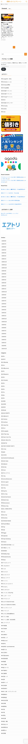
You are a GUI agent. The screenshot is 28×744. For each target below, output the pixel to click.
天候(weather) (6, 655)
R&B (4, 529)
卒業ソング (5, 637)
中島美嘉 (5, 625)
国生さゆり (5, 640)
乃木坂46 (5, 628)
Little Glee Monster (7, 496)
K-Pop (4, 487)
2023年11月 (4, 318)
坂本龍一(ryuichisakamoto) (8, 646)
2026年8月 (4, 240)
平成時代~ (5, 670)
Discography (5, 431)
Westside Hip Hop (7, 556)
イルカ (4, 568)
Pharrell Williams (6, 523)
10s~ (4, 365)
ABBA (4, 401)
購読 (4, 69)
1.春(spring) (5, 362)
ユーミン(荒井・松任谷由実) (9, 619)
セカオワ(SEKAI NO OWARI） (9, 604)
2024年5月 (4, 303)
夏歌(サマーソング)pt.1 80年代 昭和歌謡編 (10, 200)
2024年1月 (4, 315)
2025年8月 (4, 273)
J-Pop (4, 476)
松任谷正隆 (5, 700)
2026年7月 (4, 243)
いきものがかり (6, 565)
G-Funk (4, 449)
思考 (4, 679)
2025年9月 (4, 270)
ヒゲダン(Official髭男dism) (8, 613)
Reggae (4, 532)
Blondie (4, 410)
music (4, 111)
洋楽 (4, 709)
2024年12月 (4, 291)
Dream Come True (7, 437)
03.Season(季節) (6, 84)
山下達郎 (5, 664)
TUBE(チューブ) (6, 547)
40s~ (4, 383)
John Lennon (5, 484)
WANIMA (5, 550)
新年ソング (5, 682)
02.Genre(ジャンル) (7, 81)
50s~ (4, 386)
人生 (4, 631)
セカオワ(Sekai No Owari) (8, 601)
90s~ (4, 398)
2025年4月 (4, 279)
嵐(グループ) (5, 667)
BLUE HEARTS (6, 413)
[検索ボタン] (26, 1)
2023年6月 (4, 333)
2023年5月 (4, 336)
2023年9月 (4, 324)
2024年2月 (4, 312)
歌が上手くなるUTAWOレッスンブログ (9, 213)
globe (4, 452)
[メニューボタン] (1, 1)
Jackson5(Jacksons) (7, 478)
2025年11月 (4, 264)
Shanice (4, 541)
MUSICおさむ (4, 215)
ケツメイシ (5, 580)
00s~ (4, 356)
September (5, 535)
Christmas (5, 419)
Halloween (5, 464)
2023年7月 (4, 330)
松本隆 (4, 703)
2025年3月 (4, 282)
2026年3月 (4, 252)
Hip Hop (4, 467)
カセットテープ (6, 577)
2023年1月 (4, 342)
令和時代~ (5, 634)
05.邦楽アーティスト (7, 90)
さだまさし (5, 586)
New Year (5, 514)
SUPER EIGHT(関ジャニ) (8, 544)
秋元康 (4, 718)
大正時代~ (5, 652)
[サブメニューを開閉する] (25, 79)
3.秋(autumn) (5, 374)
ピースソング (6, 610)
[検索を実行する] (25, 54)
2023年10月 (4, 321)
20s (3, 371)
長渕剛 (4, 733)
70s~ (4, 392)
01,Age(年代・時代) (7, 78)
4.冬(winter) (5, 380)
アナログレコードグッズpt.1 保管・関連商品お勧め (12, 177)
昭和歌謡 (5, 697)
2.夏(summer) (6, 368)
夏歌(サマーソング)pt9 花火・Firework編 (10, 193)
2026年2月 (4, 255)
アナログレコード (7, 562)
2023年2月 (4, 339)
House (4, 470)
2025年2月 (4, 285)
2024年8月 (4, 297)
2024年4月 (4, 306)
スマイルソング (6, 598)
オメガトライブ (6, 574)
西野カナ (5, 730)
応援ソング (5, 676)
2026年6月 (4, 246)
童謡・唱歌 (5, 721)
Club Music (5, 422)
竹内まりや (5, 724)
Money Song (5, 505)
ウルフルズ (5, 571)
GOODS (5, 108)
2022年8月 (4, 345)
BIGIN (4, 407)
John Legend (5, 481)
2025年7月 (4, 276)
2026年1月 (4, 258)
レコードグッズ (6, 622)
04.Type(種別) (6, 87)
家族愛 (4, 661)
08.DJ (4, 99)
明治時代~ (5, 688)
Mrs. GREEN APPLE (7, 508)
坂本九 (4, 643)
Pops (4, 526)
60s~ (4, 389)
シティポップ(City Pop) (8, 592)
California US (5, 416)
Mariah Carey (6, 499)
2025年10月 (4, 267)
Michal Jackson (6, 502)
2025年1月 (4, 288)
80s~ (4, 395)
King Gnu (5, 490)
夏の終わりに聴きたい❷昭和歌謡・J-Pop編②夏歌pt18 (13, 189)
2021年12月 (4, 348)
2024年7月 (4, 300)
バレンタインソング (7, 607)
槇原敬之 (5, 706)
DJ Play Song (6, 434)
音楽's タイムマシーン (14, 1)
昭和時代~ (5, 694)
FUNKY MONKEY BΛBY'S (8, 446)
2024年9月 (4, 294)
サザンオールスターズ (8, 583)
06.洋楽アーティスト (7, 93)
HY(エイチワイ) (6, 473)
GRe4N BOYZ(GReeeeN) (8, 458)
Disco (4, 428)
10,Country (5, 105)
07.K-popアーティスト (8, 96)
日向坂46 (5, 685)
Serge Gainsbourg (7, 538)
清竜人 (4, 715)
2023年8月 (4, 327)
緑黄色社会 (5, 727)
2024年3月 (4, 309)
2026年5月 (4, 249)
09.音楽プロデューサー (8, 102)
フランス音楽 (6, 616)
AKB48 (4, 404)
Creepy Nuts (5, 425)
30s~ (4, 377)
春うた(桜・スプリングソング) (9, 691)
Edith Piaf (5, 443)
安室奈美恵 (5, 658)
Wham (4, 559)
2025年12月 (4, 261)
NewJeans (5, 517)
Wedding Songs (6, 553)
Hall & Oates (5, 461)
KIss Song (5, 493)
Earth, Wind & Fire (7, 440)
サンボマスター (6, 589)
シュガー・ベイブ (7, 595)
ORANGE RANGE (7, 520)
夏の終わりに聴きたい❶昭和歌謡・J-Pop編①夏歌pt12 (13, 196)
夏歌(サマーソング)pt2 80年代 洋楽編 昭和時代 (11, 204)
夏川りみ (5, 649)
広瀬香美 (5, 673)
